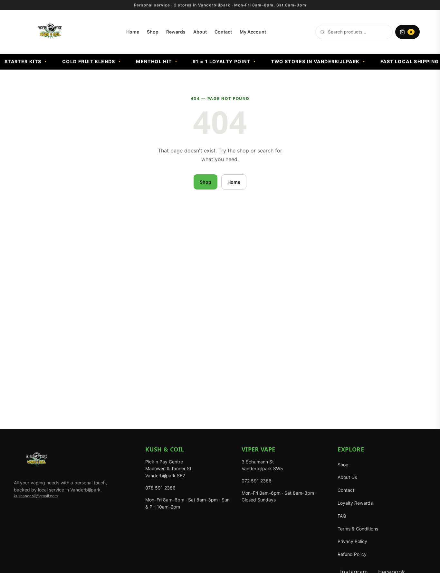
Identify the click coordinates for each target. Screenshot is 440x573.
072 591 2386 (257, 480)
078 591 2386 (160, 487)
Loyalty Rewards (355, 503)
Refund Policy (352, 554)
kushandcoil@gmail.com (36, 495)
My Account (253, 31)
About (200, 31)
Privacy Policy (352, 541)
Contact (223, 31)
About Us (347, 477)
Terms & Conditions (358, 528)
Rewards (176, 31)
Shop (152, 31)
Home (132, 31)
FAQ (342, 516)
